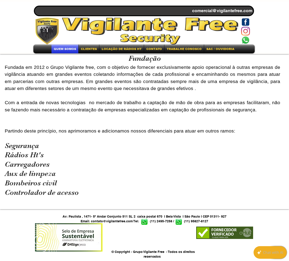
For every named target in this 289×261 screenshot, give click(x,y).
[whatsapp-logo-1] (245, 40)
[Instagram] (245, 31)
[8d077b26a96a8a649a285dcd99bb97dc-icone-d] (245, 22)
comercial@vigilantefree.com (222, 10)
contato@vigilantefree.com (112, 221)
